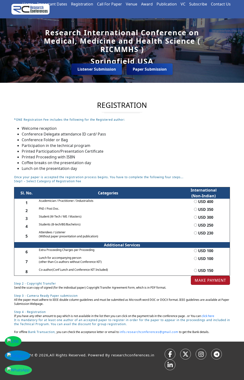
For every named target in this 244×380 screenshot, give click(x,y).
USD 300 (205, 217)
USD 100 (205, 250)
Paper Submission (150, 69)
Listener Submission (96, 69)
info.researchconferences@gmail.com (149, 332)
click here (208, 316)
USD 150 (205, 270)
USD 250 (205, 225)
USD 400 (205, 201)
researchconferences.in (132, 355)
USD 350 (205, 209)
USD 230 (205, 233)
